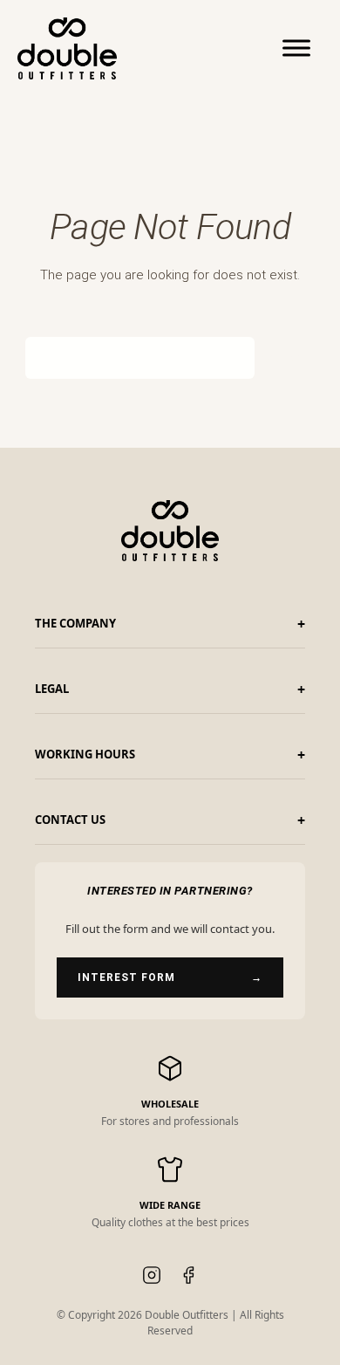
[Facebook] (188, 1278)
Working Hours (85, 754)
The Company (75, 623)
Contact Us (70, 819)
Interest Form (170, 977)
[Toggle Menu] (296, 48)
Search (281, 358)
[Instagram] (151, 1278)
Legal (52, 688)
